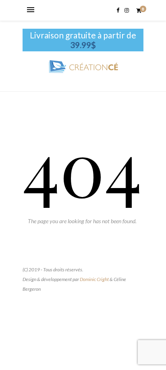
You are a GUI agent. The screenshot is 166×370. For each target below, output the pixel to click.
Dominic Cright (94, 279)
